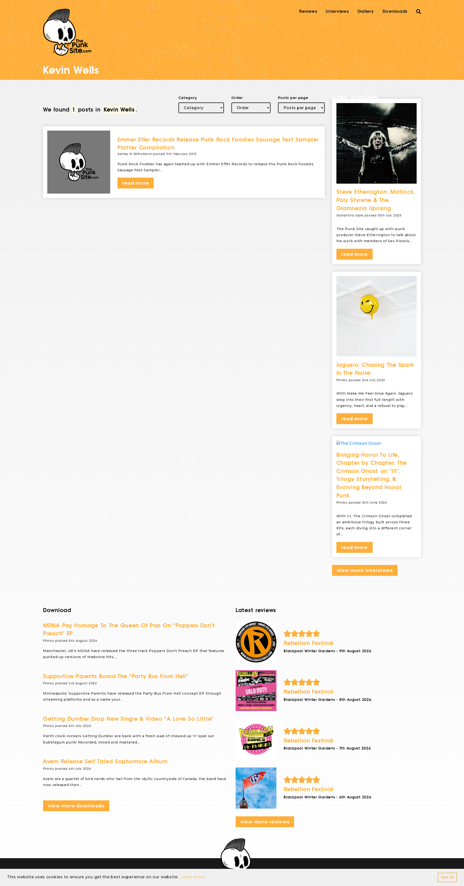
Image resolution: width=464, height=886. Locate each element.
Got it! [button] (447, 877)
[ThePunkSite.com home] (67, 32)
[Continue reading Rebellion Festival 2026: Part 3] (256, 690)
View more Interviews (365, 570)
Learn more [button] (193, 877)
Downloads (395, 11)
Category (187, 98)
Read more (135, 183)
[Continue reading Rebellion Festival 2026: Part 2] (256, 739)
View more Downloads (76, 806)
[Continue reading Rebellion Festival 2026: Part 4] (256, 642)
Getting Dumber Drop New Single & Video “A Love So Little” (128, 719)
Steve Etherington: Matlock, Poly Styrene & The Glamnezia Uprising (375, 200)
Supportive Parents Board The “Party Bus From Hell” (115, 676)
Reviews (308, 11)
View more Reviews (264, 822)
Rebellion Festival (309, 643)
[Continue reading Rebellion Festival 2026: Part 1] (256, 787)
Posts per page (293, 98)
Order (237, 98)
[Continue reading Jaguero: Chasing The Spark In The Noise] (376, 316)
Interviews (337, 11)
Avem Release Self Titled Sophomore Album (105, 761)
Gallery (365, 11)
